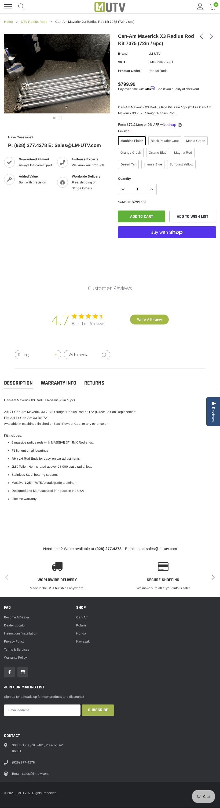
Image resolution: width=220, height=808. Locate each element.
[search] (21, 6)
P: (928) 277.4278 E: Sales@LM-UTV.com (54, 145)
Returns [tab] (94, 383)
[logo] (110, 6)
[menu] (8, 7)
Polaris (81, 625)
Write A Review (149, 319)
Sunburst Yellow (181, 164)
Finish (123, 131)
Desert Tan (128, 164)
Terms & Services (16, 649)
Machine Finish (131, 141)
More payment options (167, 245)
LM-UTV (154, 54)
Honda (81, 633)
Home (8, 22)
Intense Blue (153, 164)
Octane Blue (158, 152)
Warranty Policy (15, 657)
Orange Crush (130, 152)
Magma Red (183, 152)
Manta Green (195, 141)
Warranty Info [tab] (58, 383)
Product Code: (129, 71)
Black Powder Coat (165, 141)
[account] (200, 7)
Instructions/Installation (20, 633)
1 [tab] (54, 118)
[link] (201, 36)
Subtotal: (124, 202)
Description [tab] (18, 383)
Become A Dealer (16, 617)
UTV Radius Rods (34, 22)
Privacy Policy (14, 641)
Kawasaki (83, 641)
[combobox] (38, 354)
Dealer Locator (15, 625)
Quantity (124, 178)
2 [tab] (60, 118)
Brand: (123, 54)
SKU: (122, 62)
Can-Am (82, 617)
